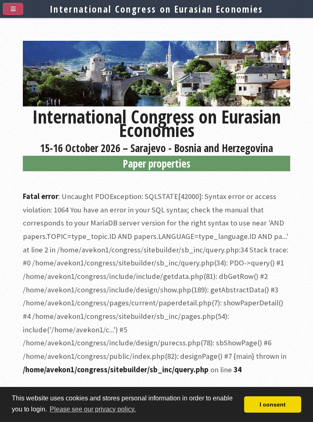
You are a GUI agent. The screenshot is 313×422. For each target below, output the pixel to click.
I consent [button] (273, 404)
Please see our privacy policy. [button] (93, 409)
